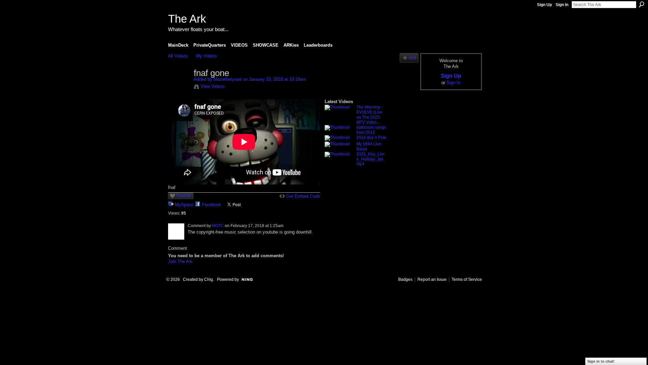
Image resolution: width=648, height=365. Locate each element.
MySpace (184, 204)
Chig (208, 279)
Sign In (562, 4)
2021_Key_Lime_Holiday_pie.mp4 (370, 159)
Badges (405, 279)
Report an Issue (432, 279)
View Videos (212, 86)
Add (412, 57)
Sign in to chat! (601, 361)
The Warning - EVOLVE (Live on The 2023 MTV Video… (369, 115)
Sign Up (544, 4)
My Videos (206, 55)
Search (641, 4)
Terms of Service (467, 279)
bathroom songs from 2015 (371, 130)
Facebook (211, 204)
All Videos (178, 55)
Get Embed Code (303, 196)
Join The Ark (180, 261)
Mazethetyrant (228, 79)
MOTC (218, 225)
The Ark (187, 19)
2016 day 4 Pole (371, 137)
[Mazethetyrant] (180, 88)
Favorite (183, 195)
